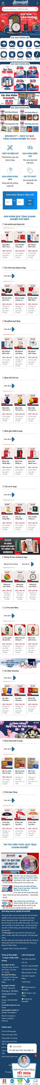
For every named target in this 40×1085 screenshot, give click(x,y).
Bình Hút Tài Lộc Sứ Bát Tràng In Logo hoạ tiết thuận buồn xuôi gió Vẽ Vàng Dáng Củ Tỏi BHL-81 (20, 409)
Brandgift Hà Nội (8, 965)
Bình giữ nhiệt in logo (13, 431)
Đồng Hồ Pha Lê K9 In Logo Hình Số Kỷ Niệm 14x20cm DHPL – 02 (32, 699)
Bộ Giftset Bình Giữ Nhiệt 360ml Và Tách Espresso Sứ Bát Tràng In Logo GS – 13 (32, 246)
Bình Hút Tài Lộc (11, 378)
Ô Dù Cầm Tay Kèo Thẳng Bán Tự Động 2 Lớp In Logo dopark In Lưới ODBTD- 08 (32, 823)
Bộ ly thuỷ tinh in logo (13, 741)
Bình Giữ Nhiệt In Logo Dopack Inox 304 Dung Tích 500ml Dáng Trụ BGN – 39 (19, 462)
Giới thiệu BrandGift (29, 959)
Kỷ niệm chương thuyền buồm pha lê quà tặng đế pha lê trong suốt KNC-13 (6, 699)
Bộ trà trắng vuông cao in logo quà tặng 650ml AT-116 (19, 299)
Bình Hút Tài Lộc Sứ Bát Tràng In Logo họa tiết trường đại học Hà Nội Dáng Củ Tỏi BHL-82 (7, 409)
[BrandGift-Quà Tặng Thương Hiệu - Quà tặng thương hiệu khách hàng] (20, 3)
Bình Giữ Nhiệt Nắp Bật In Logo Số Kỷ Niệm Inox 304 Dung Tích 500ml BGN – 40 (6, 462)
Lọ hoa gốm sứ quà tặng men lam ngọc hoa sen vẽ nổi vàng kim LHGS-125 (7, 639)
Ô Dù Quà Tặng (10, 792)
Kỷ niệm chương (11, 671)
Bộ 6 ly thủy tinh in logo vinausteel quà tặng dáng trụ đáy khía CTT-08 (6, 772)
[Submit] (36, 9)
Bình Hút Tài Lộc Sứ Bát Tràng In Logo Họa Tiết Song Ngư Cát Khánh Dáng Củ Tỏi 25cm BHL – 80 (32, 409)
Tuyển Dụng (26, 982)
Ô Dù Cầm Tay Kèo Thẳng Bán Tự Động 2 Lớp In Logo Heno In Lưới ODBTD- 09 (19, 823)
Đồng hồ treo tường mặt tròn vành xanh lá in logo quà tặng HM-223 (33, 585)
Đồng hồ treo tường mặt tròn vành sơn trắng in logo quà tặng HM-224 (20, 585)
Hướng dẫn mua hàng (9, 1038)
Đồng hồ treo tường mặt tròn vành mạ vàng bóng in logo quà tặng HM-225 (7, 585)
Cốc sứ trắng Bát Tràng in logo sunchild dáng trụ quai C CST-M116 (6, 518)
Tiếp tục (30, 202)
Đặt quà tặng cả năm (29, 972)
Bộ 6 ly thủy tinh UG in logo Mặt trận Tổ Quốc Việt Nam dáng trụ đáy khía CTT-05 (19, 772)
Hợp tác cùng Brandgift (30, 966)
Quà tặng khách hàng (29, 969)
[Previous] (2, 232)
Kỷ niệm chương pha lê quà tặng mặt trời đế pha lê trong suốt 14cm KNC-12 (19, 699)
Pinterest (5, 1021)
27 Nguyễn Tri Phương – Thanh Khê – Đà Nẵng (10, 979)
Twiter (4, 1018)
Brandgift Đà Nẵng (9, 975)
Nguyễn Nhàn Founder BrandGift (14, 948)
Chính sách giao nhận (9, 1035)
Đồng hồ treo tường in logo (15, 557)
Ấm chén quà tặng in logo (15, 268)
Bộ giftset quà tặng (12, 321)
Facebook (10, 1016)
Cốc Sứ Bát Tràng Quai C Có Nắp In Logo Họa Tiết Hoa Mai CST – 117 (19, 246)
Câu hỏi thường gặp (9, 1031)
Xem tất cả (8, 276)
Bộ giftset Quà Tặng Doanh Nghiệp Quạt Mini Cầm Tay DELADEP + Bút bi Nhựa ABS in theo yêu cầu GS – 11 (32, 352)
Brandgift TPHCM (8, 985)
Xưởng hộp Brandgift (27, 1000)
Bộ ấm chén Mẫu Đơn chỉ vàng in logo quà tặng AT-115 (32, 299)
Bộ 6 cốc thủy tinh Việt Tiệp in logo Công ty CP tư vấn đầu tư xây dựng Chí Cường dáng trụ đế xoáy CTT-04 (33, 772)
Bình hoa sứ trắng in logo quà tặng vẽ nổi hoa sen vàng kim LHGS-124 (20, 639)
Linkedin (10, 1018)
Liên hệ (24, 962)
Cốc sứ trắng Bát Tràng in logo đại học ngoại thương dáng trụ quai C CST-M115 (19, 518)
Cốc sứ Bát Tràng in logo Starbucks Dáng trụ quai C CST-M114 (32, 518)
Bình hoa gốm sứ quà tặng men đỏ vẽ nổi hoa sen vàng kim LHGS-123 (32, 639)
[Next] (37, 232)
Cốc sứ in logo (10, 486)
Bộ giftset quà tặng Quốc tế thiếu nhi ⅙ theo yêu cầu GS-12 (19, 352)
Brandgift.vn (12, 1012)
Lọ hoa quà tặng (11, 608)
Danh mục (4, 1083)
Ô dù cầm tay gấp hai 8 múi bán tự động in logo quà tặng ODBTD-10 (6, 823)
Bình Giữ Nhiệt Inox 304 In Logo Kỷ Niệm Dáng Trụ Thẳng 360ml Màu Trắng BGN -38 (32, 462)
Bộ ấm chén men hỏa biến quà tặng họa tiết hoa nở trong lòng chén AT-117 (6, 299)
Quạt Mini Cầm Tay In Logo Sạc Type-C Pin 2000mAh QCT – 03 (6, 246)
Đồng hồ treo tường (11, 564)
